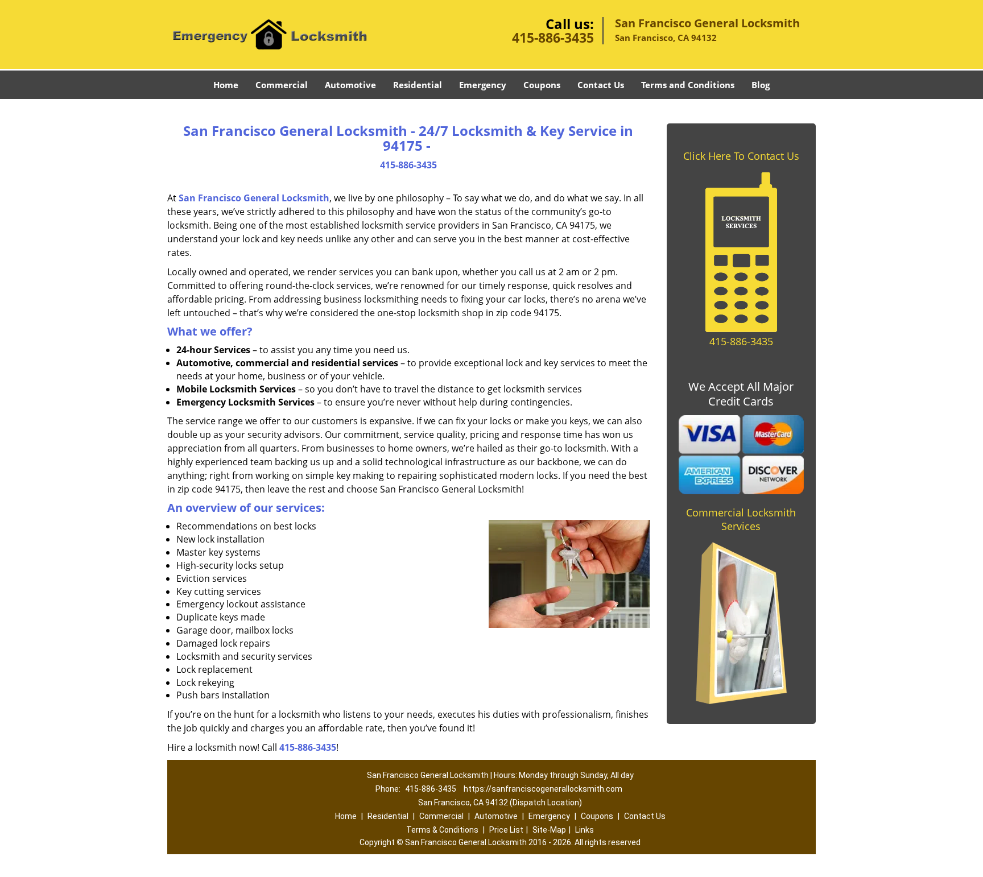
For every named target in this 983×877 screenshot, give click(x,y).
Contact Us (600, 84)
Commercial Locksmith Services (741, 519)
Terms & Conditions (442, 829)
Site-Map (549, 829)
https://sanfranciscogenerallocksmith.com (543, 788)
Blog (760, 84)
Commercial (281, 84)
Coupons (541, 84)
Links (584, 829)
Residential (417, 84)
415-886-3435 (553, 37)
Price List (506, 829)
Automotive (350, 84)
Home (225, 84)
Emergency (482, 84)
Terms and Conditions (687, 84)
